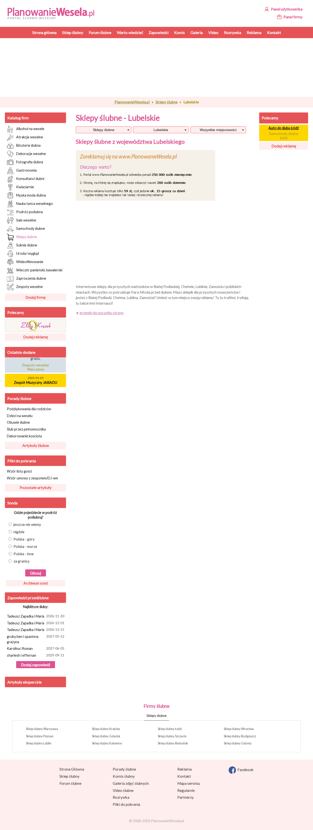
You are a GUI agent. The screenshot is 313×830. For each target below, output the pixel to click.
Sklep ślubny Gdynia (237, 743)
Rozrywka (121, 797)
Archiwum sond (35, 583)
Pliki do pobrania (21, 460)
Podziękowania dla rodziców (29, 409)
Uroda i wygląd (27, 253)
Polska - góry (24, 539)
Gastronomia (26, 170)
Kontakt (184, 776)
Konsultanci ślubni (30, 178)
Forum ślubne (70, 783)
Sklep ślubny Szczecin (172, 736)
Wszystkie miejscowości (218, 130)
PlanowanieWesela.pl (132, 102)
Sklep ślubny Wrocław (239, 729)
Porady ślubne (19, 398)
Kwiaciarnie (25, 187)
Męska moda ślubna (31, 195)
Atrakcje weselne (29, 137)
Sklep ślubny (69, 776)
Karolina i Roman (35, 648)
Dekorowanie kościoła (24, 436)
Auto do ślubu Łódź (283, 128)
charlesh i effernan (35, 655)
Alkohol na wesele (30, 128)
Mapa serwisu (188, 783)
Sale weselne (26, 220)
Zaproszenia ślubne (31, 278)
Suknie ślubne (26, 245)
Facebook (245, 769)
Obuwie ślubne (18, 422)
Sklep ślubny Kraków (106, 729)
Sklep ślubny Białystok (173, 743)
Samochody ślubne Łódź (283, 136)
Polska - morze (25, 546)
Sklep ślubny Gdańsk (106, 736)
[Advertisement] (162, 67)
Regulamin (186, 790)
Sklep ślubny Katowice (107, 743)
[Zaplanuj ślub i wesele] (54, 13)
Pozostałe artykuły (36, 487)
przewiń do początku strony (102, 313)
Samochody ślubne (30, 228)
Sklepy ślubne (167, 102)
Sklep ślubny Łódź (170, 729)
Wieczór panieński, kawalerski (39, 270)
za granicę (21, 561)
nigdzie (18, 532)
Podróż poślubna (29, 212)
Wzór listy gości (19, 471)
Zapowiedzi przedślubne (28, 597)
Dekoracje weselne (31, 153)
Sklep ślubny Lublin (38, 743)
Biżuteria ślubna (28, 145)
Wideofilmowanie (29, 261)
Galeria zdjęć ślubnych (131, 783)
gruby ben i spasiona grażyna (35, 639)
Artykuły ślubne (35, 445)
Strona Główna (71, 769)
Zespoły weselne (29, 286)
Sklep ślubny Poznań (39, 736)
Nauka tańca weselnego (34, 203)
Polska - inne (23, 554)
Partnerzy (185, 797)
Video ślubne (123, 790)
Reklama (184, 769)
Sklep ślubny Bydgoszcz (240, 736)
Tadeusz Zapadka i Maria (35, 616)
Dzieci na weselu (20, 416)
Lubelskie (161, 130)
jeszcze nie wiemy (27, 524)
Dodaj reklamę (35, 336)
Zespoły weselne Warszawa (35, 365)
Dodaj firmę (35, 297)
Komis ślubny (124, 776)
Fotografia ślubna (29, 162)
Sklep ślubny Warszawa (42, 729)
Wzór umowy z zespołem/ (32, 478)
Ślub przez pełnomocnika (26, 429)
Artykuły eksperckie (24, 682)
